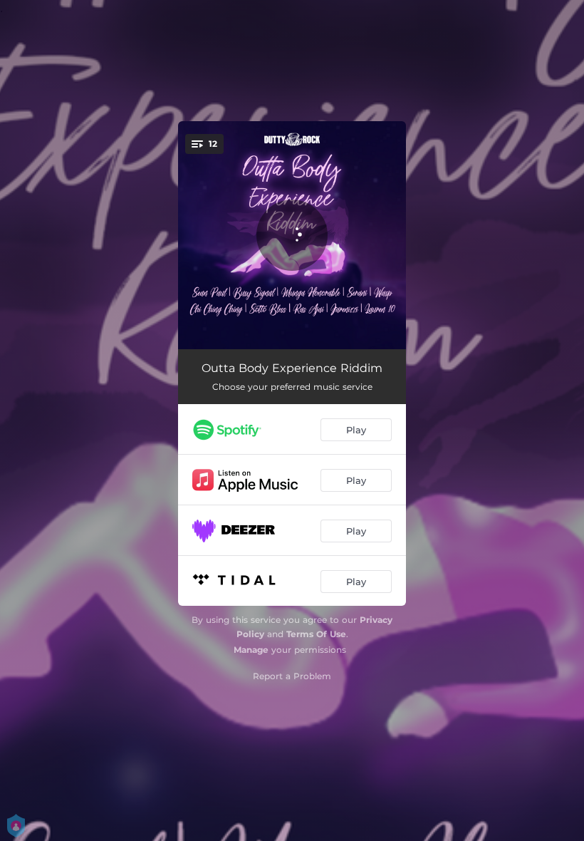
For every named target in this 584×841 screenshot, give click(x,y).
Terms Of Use (316, 634)
